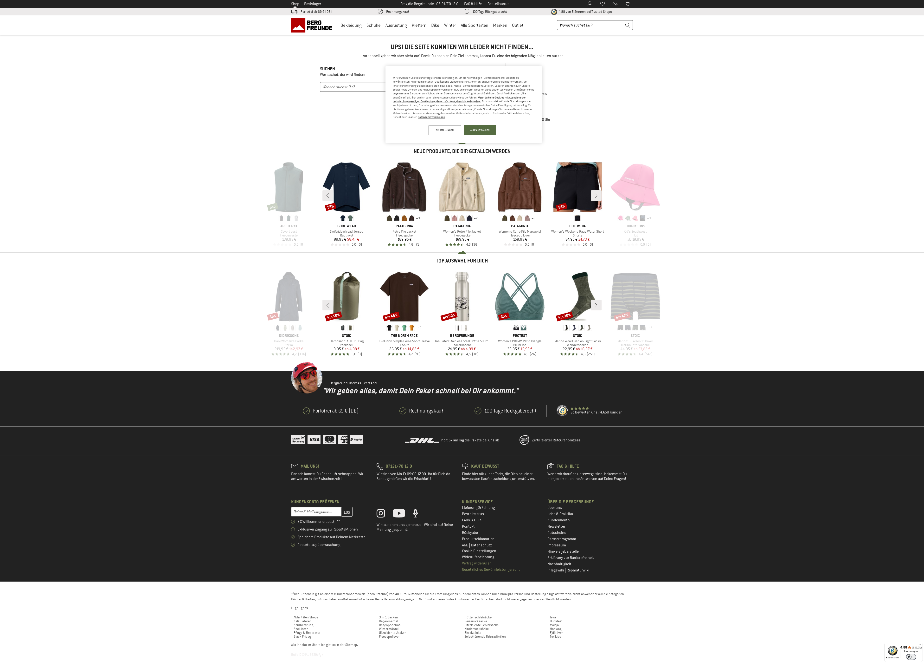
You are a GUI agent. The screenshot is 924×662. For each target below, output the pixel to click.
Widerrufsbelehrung (478, 557)
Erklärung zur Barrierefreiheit (570, 557)
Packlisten (301, 629)
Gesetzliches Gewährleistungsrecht (491, 569)
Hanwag (555, 629)
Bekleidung (351, 25)
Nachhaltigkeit (559, 564)
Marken (500, 25)
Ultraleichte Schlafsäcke (481, 625)
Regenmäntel (388, 621)
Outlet (517, 25)
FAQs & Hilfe (471, 520)
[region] (463, 104)
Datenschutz (481, 545)
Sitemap (351, 644)
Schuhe (373, 25)
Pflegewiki (556, 570)
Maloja (554, 625)
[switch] (911, 657)
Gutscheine (556, 532)
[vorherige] (327, 195)
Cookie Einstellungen (479, 551)
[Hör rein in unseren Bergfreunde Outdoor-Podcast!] (419, 514)
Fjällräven (557, 632)
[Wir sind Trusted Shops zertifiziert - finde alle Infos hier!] (563, 411)
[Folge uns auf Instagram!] (384, 514)
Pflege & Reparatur (307, 632)
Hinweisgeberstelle (563, 551)
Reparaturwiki (578, 570)
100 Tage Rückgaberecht (489, 11)
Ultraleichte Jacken (392, 632)
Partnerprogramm (561, 539)
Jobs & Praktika (560, 513)
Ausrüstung (396, 25)
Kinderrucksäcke (476, 629)
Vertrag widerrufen (477, 563)
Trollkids (555, 636)
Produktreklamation (478, 539)
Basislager (312, 3)
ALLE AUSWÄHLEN (480, 130)
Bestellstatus (473, 513)
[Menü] (920, 646)
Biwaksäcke (472, 632)
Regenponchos (389, 625)
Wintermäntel (388, 629)
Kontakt (468, 526)
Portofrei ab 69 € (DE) (316, 11)
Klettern (419, 25)
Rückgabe (470, 532)
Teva (553, 617)
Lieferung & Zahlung (478, 507)
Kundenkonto (558, 520)
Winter (450, 25)
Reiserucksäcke (475, 621)
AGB (465, 545)
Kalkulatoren (303, 621)
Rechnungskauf (397, 11)
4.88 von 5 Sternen (585, 11)
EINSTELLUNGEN (445, 130)
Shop (295, 3)
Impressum (556, 545)
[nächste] (596, 195)
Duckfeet (556, 621)
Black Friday (302, 636)
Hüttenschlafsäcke (478, 617)
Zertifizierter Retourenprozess (556, 440)
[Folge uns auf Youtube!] (402, 514)
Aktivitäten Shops (306, 617)
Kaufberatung (303, 625)
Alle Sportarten (474, 25)
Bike (435, 25)
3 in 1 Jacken (388, 617)
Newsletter (556, 526)
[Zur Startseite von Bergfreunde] (313, 25)
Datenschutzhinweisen (431, 117)
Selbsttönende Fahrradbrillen (485, 636)
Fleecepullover (389, 636)
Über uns (554, 507)
